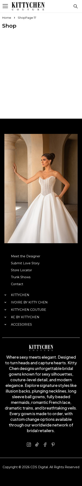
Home (6, 17)
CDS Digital (39, 467)
